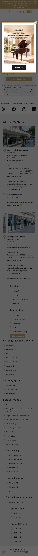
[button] (4, 552)
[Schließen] (35, 22)
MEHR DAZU (19, 68)
